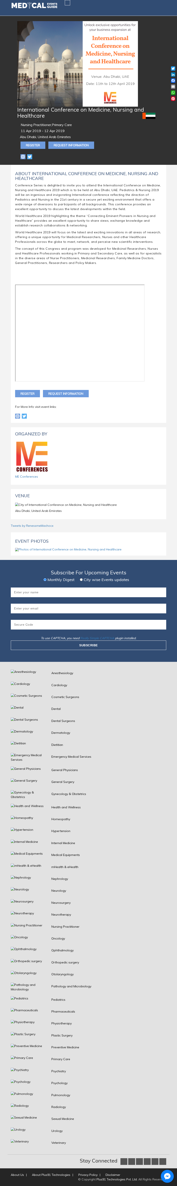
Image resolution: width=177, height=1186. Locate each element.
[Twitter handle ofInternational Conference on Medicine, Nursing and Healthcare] (24, 416)
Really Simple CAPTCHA (97, 638)
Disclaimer (113, 1175)
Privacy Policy (88, 1175)
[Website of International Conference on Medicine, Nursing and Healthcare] (23, 156)
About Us (17, 1175)
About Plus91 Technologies (51, 1175)
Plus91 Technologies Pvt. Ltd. (116, 1179)
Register (33, 145)
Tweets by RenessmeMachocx (32, 526)
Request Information (71, 145)
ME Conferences (26, 476)
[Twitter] (29, 156)
